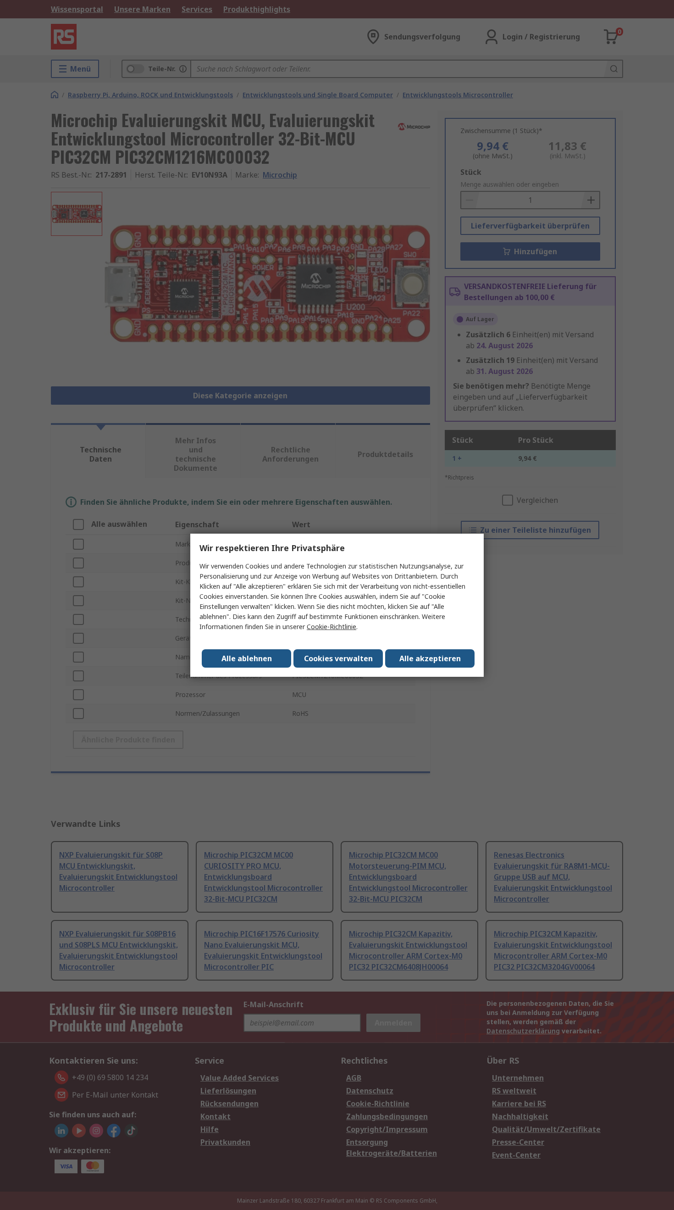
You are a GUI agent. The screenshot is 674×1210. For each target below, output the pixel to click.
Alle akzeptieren (430, 658)
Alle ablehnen (246, 658)
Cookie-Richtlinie (331, 626)
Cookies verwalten (338, 658)
